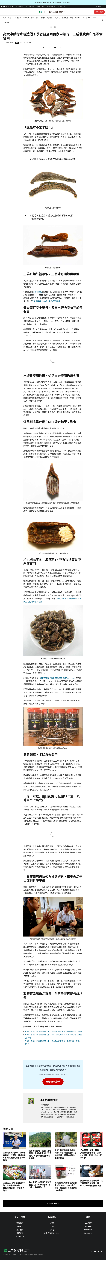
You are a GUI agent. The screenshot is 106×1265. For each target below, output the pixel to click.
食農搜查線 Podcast (52, 1233)
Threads (88, 1226)
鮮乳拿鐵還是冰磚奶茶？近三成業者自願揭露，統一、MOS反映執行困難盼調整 (91, 1183)
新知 (37, 18)
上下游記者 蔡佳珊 (8, 42)
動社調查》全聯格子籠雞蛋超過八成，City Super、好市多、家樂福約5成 (40, 1184)
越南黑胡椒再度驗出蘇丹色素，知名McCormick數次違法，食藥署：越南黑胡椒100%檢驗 (66, 1187)
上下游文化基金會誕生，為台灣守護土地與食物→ (53, 3)
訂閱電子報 (61, 6)
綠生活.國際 (87, 18)
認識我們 (19, 1223)
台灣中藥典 (37, 292)
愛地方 (43, 18)
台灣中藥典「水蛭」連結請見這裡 (46, 301)
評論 (94, 18)
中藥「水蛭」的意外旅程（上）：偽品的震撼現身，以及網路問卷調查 (53, 1031)
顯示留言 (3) (52, 1203)
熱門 (9, 18)
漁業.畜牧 (78, 18)
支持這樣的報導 (53, 1081)
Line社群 (88, 1223)
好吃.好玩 (57, 18)
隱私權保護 (20, 1237)
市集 (52, 1226)
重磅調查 (18, 18)
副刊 (52, 1230)
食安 (32, 18)
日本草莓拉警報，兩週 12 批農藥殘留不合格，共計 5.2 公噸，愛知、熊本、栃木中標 (91, 1154)
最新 (4, 18)
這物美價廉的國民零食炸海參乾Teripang (57, 678)
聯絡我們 (19, 1226)
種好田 (49, 18)
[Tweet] (49, 47)
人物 (71, 18)
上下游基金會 (30, 6)
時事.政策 (26, 18)
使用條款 (19, 1233)
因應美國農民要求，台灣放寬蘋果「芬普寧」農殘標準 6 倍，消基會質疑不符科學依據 (14, 1156)
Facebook (88, 1230)
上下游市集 (19, 6)
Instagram (88, 1233)
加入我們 (19, 1230)
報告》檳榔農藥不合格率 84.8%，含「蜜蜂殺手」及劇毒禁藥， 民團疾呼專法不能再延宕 (65, 1154)
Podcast (6, 22)
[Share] (43, 47)
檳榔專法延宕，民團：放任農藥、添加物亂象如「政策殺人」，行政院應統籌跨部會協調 (40, 1154)
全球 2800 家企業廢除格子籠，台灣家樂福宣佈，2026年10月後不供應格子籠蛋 (14, 1187)
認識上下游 (41, 6)
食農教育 (65, 18)
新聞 (52, 1223)
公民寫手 (50, 6)
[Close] (103, 1245)
